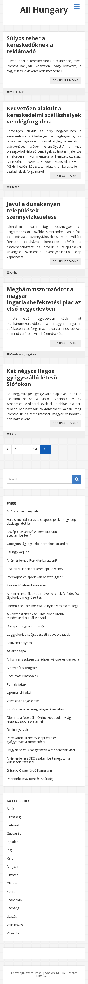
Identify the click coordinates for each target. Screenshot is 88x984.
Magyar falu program (22, 667)
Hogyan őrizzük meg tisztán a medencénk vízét (41, 750)
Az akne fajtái (17, 651)
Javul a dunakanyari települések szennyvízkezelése (34, 210)
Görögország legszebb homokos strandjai (37, 544)
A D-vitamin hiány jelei (23, 511)
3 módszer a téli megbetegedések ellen (35, 709)
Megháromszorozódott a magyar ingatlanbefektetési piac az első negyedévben (44, 298)
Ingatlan (31, 354)
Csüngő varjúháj (18, 552)
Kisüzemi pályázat (20, 643)
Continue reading (67, 81)
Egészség (14, 817)
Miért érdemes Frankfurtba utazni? (32, 560)
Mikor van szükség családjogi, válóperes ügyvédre (43, 659)
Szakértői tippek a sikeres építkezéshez (35, 569)
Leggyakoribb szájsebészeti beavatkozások (38, 634)
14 (35, 449)
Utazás (14, 187)
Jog (9, 850)
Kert (10, 858)
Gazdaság (16, 354)
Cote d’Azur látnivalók (22, 676)
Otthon (14, 272)
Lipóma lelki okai (19, 692)
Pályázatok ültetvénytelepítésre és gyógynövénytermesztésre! (32, 740)
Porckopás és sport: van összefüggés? (35, 577)
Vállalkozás (17, 91)
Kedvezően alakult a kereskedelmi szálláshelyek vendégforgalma (44, 115)
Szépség (13, 908)
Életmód (13, 825)
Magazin (13, 866)
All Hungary (44, 9)
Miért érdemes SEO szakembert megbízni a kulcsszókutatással (38, 760)
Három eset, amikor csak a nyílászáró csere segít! (43, 606)
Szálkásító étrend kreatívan (26, 585)
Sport (11, 891)
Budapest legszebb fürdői (25, 626)
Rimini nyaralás (18, 729)
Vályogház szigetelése (23, 701)
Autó (10, 808)
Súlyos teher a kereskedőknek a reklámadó (30, 44)
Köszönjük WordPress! (26, 973)
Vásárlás (13, 933)
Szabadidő (14, 900)
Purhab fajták (16, 684)
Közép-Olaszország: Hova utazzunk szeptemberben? (32, 534)
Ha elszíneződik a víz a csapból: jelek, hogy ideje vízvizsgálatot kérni (42, 521)
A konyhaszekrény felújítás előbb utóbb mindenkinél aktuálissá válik (35, 616)
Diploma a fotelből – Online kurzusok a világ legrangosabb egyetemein (39, 719)
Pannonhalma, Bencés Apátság (30, 779)
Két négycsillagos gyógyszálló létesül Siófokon (33, 377)
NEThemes (43, 976)
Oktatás (12, 875)
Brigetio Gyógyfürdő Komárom (29, 770)
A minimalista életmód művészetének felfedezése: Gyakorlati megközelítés (43, 595)
